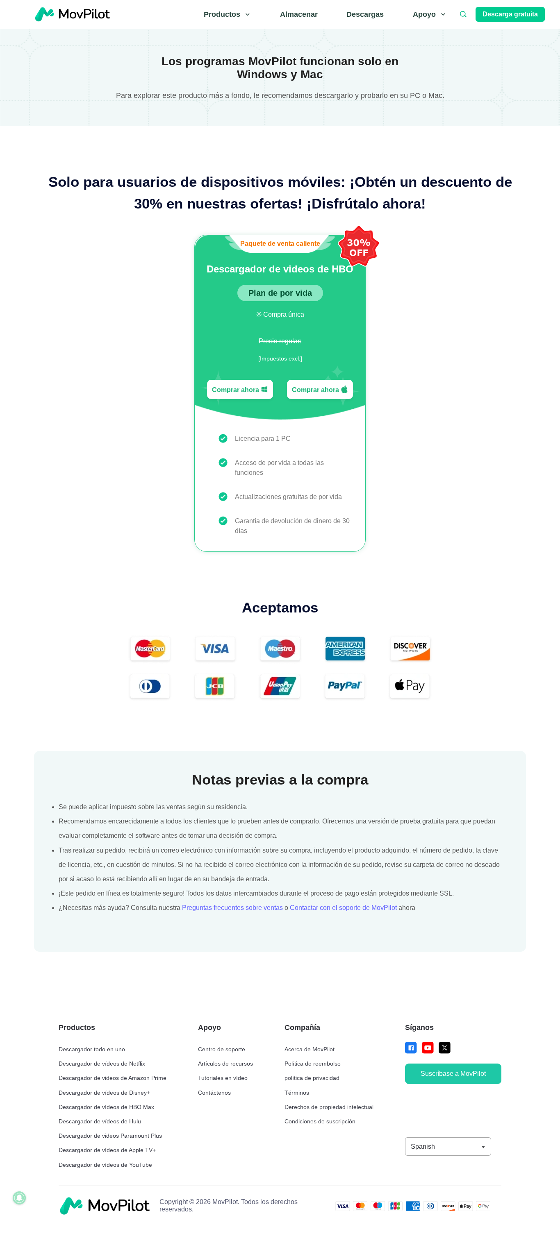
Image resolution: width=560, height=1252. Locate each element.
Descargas (365, 14)
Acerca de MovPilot (310, 1049)
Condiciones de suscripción (320, 1121)
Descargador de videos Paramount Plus (110, 1135)
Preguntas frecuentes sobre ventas (232, 907)
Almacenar (299, 14)
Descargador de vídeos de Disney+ (104, 1092)
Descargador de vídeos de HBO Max (106, 1107)
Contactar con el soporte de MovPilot (343, 907)
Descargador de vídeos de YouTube (105, 1164)
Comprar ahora (236, 389)
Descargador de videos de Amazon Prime (112, 1078)
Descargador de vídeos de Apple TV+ (107, 1150)
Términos (297, 1092)
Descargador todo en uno (92, 1049)
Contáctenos (214, 1092)
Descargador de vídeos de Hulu (100, 1121)
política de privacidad (312, 1078)
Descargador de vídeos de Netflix (102, 1063)
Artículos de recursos (225, 1063)
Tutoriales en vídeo (223, 1078)
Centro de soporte (221, 1049)
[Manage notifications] (19, 1197)
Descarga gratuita (510, 14)
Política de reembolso (313, 1063)
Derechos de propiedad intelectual (329, 1107)
